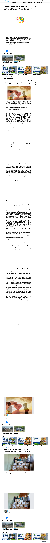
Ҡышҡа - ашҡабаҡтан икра (38, 2)
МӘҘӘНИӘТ (5, 4)
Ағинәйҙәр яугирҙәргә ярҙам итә (27, 2)
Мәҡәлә (3, 2)
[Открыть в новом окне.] (7, 51)
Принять (44, 541)
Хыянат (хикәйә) (14, 2)
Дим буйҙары (6, 0)
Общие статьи (6, 76)
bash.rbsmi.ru (8, 46)
